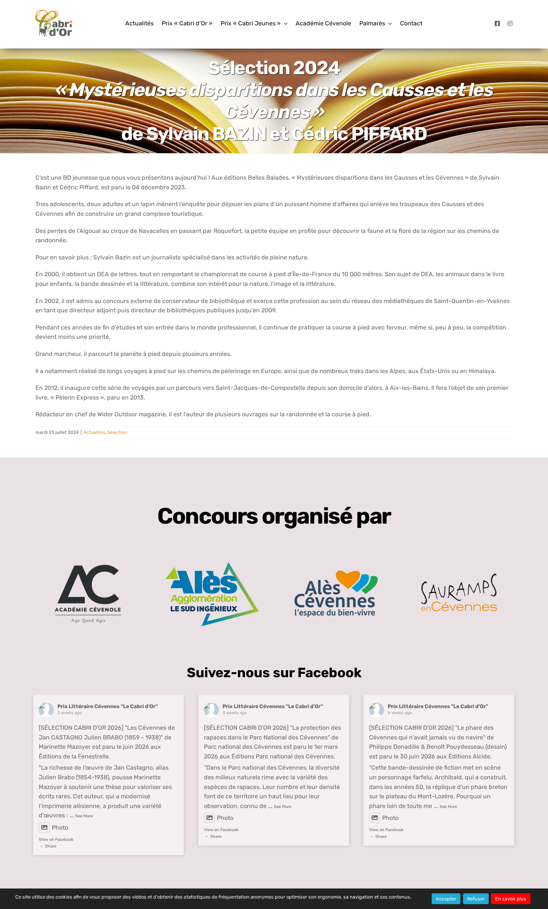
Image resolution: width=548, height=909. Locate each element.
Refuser (476, 899)
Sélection (117, 432)
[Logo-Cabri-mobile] (54, 12)
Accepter (446, 899)
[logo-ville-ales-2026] (336, 573)
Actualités (94, 432)
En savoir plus (510, 899)
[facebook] (497, 23)
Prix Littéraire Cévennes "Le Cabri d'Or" (107, 706)
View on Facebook (56, 839)
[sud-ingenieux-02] (212, 564)
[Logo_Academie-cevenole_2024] (88, 554)
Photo (60, 827)
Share (50, 846)
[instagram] (510, 23)
